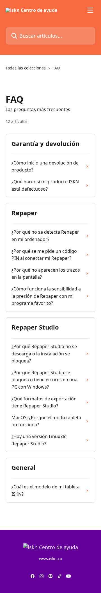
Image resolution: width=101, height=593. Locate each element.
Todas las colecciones (26, 68)
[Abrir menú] (90, 10)
